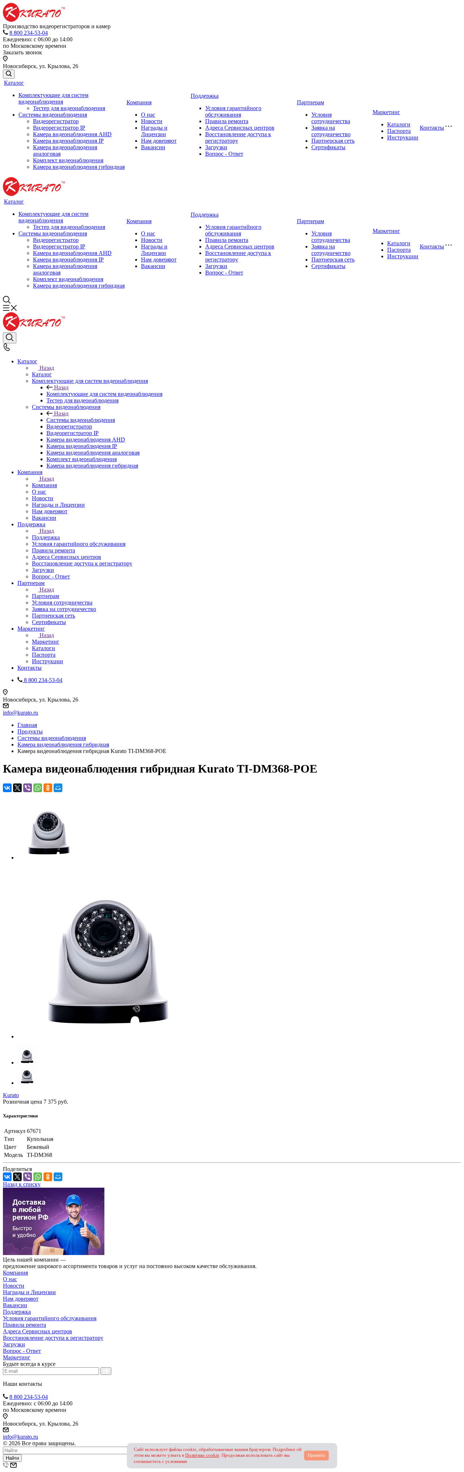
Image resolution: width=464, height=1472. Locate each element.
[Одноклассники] (48, 787)
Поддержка (205, 96)
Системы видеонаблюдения (52, 115)
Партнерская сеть (333, 141)
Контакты (432, 128)
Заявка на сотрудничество (331, 131)
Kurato (11, 1095)
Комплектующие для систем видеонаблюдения (53, 98)
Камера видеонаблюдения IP (68, 141)
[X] (17, 787)
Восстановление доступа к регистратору (53, 1338)
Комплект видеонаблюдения (68, 160)
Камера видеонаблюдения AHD (72, 134)
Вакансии (153, 147)
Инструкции (402, 137)
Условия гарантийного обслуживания (233, 111)
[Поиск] (8, 74)
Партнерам (310, 102)
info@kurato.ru (20, 713)
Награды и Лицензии (154, 131)
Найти (12, 1458)
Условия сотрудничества (330, 118)
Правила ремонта (226, 121)
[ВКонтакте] (7, 787)
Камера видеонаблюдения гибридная (79, 167)
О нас (148, 115)
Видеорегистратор (56, 121)
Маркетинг (386, 112)
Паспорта (399, 131)
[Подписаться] (105, 1371)
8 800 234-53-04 (28, 33)
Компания (139, 102)
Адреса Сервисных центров (239, 128)
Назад (47, 368)
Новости (151, 121)
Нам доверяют (159, 141)
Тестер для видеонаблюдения (69, 108)
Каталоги (398, 124)
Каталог (14, 83)
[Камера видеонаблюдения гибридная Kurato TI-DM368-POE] (48, 857)
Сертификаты (328, 147)
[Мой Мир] (58, 787)
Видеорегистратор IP (59, 128)
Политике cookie (202, 1455)
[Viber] (27, 787)
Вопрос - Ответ (224, 154)
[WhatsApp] (37, 787)
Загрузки (216, 147)
